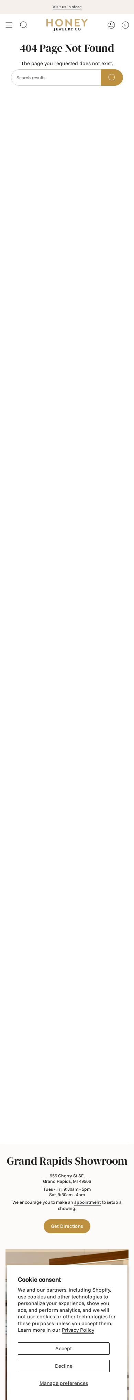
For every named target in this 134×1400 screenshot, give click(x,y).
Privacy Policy (78, 1330)
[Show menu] (9, 25)
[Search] (112, 77)
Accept (63, 1348)
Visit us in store (67, 6)
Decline (63, 1366)
